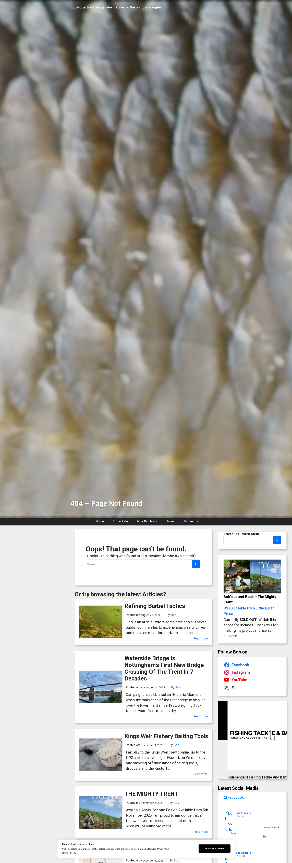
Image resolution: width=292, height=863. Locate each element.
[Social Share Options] (264, 844)
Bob (173, 615)
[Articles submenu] (198, 522)
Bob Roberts (243, 820)
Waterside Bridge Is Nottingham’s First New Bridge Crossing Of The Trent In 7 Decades (164, 668)
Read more (200, 639)
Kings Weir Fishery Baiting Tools (166, 736)
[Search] (196, 564)
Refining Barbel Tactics (155, 606)
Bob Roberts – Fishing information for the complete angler (115, 7)
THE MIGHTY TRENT (151, 793)
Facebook (235, 805)
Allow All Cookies (214, 848)
